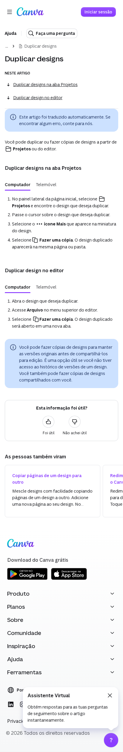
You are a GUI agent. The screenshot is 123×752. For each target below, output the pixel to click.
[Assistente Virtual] (111, 740)
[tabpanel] (61, 223)
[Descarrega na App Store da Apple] (69, 578)
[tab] (17, 185)
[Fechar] (110, 695)
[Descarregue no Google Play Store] (27, 578)
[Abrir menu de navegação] (9, 12)
